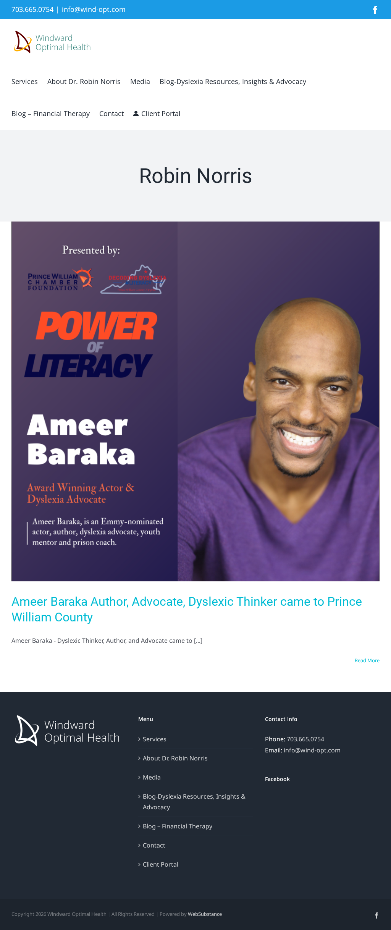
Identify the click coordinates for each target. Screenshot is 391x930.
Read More (367, 660)
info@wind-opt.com (94, 9)
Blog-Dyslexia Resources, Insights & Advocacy (194, 802)
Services (154, 739)
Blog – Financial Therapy (177, 826)
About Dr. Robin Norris (175, 758)
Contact (154, 845)
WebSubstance (205, 914)
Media (152, 777)
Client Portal (160, 864)
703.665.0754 (305, 739)
